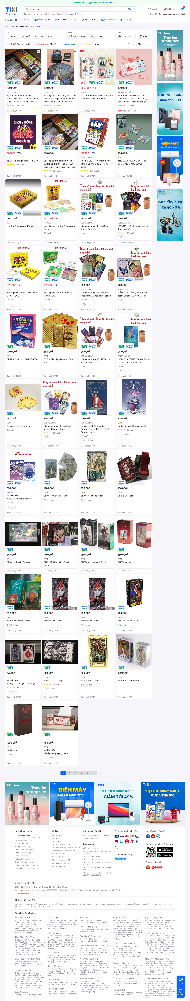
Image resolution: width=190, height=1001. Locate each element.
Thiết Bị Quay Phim (158, 972)
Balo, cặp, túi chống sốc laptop (95, 921)
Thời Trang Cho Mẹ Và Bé (24, 920)
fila (43, 906)
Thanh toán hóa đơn (120, 966)
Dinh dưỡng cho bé (26, 926)
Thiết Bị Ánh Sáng (159, 964)
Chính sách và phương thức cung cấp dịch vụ (97, 864)
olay (150, 904)
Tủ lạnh (152, 922)
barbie (48, 904)
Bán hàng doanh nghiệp (60, 863)
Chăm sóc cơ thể (26, 977)
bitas (169, 904)
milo (84, 904)
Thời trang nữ (53, 917)
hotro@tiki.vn (34, 865)
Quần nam (62, 936)
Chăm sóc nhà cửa (29, 954)
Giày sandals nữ (60, 957)
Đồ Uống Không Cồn (93, 990)
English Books (125, 995)
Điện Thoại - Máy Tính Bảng (27, 959)
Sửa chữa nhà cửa (90, 964)
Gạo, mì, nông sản (27, 946)
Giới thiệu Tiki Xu (58, 857)
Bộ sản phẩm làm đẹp (28, 986)
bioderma (74, 904)
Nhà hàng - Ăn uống (124, 970)
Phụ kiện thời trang (88, 927)
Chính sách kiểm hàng (23, 853)
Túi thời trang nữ (54, 979)
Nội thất (91, 966)
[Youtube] (153, 836)
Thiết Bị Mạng (93, 952)
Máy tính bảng (25, 966)
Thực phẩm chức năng (27, 975)
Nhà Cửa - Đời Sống (89, 959)
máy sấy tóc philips (161, 983)
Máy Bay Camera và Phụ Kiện (159, 973)
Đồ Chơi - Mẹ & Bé (23, 917)
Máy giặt (152, 924)
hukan (33, 906)
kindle (117, 904)
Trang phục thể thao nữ (153, 936)
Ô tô (125, 983)
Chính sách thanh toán (91, 856)
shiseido (18, 906)
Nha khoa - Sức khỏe (126, 972)
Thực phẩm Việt (34, 942)
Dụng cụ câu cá (156, 944)
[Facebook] (148, 836)
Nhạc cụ (97, 972)
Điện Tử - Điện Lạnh (154, 917)
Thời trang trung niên (59, 929)
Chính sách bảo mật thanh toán (63, 844)
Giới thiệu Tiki (57, 835)
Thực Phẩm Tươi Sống (24, 937)
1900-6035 (25, 835)
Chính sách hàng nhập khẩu (25, 862)
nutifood (110, 904)
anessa (137, 904)
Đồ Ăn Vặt (88, 987)
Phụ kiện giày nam (59, 973)
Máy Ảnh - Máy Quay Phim (157, 959)
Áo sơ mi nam (62, 938)
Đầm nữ (56, 920)
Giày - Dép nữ (53, 953)
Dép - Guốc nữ (63, 955)
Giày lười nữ (67, 960)
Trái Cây (18, 940)
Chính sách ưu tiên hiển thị (92, 859)
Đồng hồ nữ (93, 939)
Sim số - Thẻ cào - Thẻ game (131, 974)
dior (23, 904)
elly (80, 904)
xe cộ (39, 14)
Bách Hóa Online (87, 978)
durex (66, 904)
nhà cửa (64, 14)
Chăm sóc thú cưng (87, 981)
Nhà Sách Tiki (119, 990)
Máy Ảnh (164, 974)
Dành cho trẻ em (26, 950)
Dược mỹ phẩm (35, 987)
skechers (90, 904)
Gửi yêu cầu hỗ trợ (21, 843)
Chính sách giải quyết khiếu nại (63, 851)
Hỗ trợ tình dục (33, 985)
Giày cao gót (52, 955)
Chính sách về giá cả (90, 848)
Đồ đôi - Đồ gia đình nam (64, 942)
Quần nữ (63, 920)
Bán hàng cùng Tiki (90, 838)
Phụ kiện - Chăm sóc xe (121, 981)
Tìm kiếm (132, 9)
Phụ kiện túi (71, 984)
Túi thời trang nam (55, 989)
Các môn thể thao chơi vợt (159, 947)
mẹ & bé (46, 14)
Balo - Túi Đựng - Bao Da (159, 968)
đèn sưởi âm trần (156, 996)
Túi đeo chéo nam (60, 992)
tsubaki (48, 906)
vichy (39, 906)
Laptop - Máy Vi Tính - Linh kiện (94, 945)
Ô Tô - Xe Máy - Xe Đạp (123, 978)
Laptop (101, 954)
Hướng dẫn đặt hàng (22, 847)
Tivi (150, 926)
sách (72, 14)
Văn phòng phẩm (131, 993)
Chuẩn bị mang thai (27, 933)
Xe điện (134, 981)
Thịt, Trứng (26, 940)
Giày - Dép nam (54, 966)
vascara (18, 904)
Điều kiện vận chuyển (59, 866)
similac (156, 904)
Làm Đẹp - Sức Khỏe (24, 970)
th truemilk (41, 904)
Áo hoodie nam (57, 940)
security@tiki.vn (33, 868)
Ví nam (49, 992)
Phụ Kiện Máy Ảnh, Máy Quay (156, 962)
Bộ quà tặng (90, 992)
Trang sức (84, 939)
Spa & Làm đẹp (128, 968)
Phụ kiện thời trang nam (94, 931)
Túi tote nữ (61, 984)
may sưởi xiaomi (157, 987)
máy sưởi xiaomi (162, 990)
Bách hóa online (124, 931)
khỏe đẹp (56, 14)
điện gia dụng (29, 14)
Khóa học (132, 966)
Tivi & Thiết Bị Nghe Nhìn (126, 936)
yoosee (145, 904)
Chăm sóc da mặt (21, 973)
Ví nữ (71, 982)
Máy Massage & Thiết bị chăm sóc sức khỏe (29, 978)
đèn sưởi (156, 981)
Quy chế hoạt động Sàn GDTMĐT (95, 835)
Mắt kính (100, 930)
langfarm (26, 906)
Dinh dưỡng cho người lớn (28, 929)
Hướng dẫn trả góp (22, 859)
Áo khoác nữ (65, 922)
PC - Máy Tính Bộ (90, 954)
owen (54, 904)
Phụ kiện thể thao (159, 940)
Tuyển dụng (56, 841)
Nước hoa (23, 985)
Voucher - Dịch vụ (121, 963)
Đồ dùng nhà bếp (21, 995)
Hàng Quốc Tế (119, 917)
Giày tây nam (63, 969)
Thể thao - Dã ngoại (123, 924)
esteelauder (31, 904)
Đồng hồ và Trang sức (90, 936)
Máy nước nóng (159, 926)
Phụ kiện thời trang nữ (88, 930)
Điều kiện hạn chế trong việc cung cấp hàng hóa (97, 852)
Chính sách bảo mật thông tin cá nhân (66, 848)
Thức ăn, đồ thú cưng (27, 952)
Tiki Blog (55, 838)
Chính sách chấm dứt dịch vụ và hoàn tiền (97, 869)
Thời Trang (132, 920)
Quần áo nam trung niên (61, 946)
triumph (103, 904)
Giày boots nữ (56, 960)
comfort (163, 904)
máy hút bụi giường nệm (159, 991)
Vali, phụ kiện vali (103, 922)
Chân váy (63, 924)
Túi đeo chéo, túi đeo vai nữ (57, 982)
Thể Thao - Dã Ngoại (154, 933)
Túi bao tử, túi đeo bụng (67, 994)
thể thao (78, 14)
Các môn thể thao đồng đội (160, 946)
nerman (124, 904)
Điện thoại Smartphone (23, 962)
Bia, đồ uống (23, 948)
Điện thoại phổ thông (27, 964)
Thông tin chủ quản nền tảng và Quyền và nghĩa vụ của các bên (97, 874)
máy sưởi (148, 981)
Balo (81, 920)
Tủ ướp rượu (168, 929)
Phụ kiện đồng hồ (91, 941)
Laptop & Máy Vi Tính (130, 933)
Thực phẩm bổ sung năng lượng (160, 951)
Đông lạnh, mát (30, 944)
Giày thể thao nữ (164, 950)
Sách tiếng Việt (118, 993)
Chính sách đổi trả (21, 856)
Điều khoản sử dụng (59, 854)
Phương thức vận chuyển (24, 850)
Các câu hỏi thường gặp (23, 840)
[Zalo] (158, 836)
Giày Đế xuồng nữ (62, 962)
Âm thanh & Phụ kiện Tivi (154, 920)
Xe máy (119, 983)
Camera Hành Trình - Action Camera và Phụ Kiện (159, 966)
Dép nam (59, 971)
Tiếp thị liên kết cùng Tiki (61, 860)
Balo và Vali (85, 917)
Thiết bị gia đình (35, 995)
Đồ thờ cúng (88, 972)
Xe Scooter (132, 983)
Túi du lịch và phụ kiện (93, 920)
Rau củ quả (23, 942)
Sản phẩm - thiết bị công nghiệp (127, 934)
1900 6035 (25, 893)
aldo (97, 904)
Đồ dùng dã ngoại (160, 938)
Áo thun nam (52, 936)
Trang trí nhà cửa (86, 962)
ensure (60, 904)
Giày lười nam (52, 969)
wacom (131, 904)
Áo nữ (49, 920)
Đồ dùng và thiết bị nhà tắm (95, 968)
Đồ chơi (38, 920)
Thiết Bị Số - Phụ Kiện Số (124, 943)
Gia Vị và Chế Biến (91, 985)
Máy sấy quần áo (156, 929)
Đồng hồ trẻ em (104, 941)
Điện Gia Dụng (21, 992)
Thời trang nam (54, 933)
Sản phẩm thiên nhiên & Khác (28, 980)
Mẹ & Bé (127, 929)
